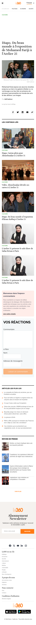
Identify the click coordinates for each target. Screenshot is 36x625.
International (5, 561)
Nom (5, 353)
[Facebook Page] (10, 545)
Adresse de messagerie (13, 361)
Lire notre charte (9, 314)
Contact (4, 592)
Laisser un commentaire (18, 372)
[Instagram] (26, 545)
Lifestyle (4, 572)
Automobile (5, 567)
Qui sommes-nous (7, 580)
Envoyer (27, 531)
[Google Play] (24, 611)
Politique (14, 8)
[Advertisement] (18, 27)
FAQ (3, 590)
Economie (23, 8)
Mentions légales (6, 598)
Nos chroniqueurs (6, 574)
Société (31, 8)
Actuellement (5, 8)
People (4, 570)
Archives (4, 584)
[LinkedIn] (22, 545)
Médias (4, 565)
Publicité (4, 582)
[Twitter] (14, 545)
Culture (5, 15)
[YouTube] (18, 545)
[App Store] (11, 611)
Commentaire (8, 329)
